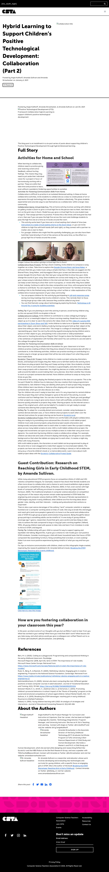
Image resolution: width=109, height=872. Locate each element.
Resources (86, 821)
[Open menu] (105, 11)
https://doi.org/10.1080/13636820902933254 (58, 686)
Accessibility (87, 818)
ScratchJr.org (69, 415)
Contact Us (86, 824)
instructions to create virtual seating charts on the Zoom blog (46, 225)
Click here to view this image (29, 610)
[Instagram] (18, 835)
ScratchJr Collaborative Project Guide (56, 453)
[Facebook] (6, 835)
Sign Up (75, 850)
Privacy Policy (54, 862)
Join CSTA (60, 824)
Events (58, 827)
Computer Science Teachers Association (67, 819)
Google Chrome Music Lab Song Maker (69, 267)
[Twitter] (12, 835)
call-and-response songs (79, 295)
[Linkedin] (25, 835)
